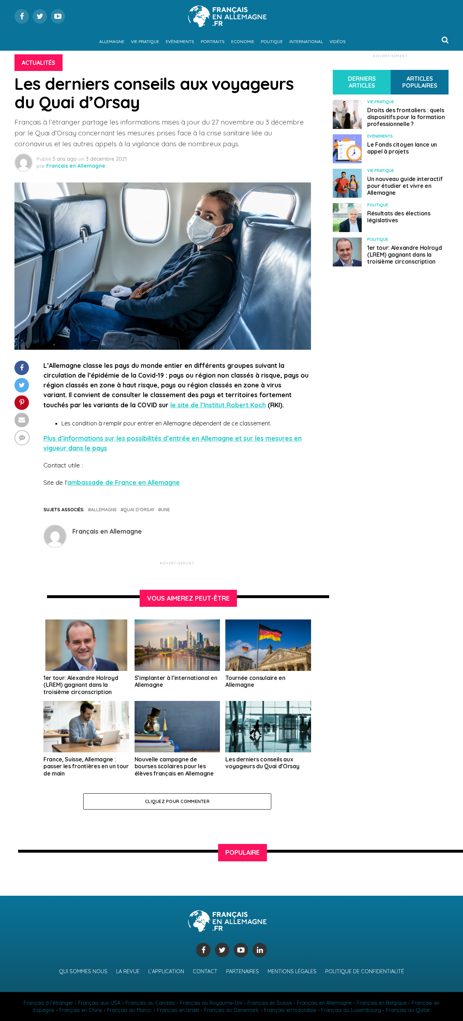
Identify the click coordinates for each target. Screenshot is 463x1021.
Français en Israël (178, 1010)
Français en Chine (80, 1010)
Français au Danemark (231, 1010)
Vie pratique (145, 41)
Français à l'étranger (48, 1003)
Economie (242, 41)
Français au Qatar (408, 1010)
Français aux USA (99, 1003)
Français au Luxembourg (351, 1010)
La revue (128, 971)
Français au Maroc (129, 1010)
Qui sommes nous (83, 971)
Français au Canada (150, 1003)
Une (165, 509)
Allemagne (111, 41)
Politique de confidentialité (364, 971)
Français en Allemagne (75, 166)
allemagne (104, 509)
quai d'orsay (138, 509)
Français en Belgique (382, 1003)
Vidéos (338, 41)
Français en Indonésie (290, 1010)
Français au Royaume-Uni (211, 1003)
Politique (272, 41)
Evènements (180, 41)
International (306, 41)
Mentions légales (292, 971)
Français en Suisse (269, 1003)
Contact (205, 971)
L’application (166, 971)
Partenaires (242, 971)
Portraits (213, 41)
